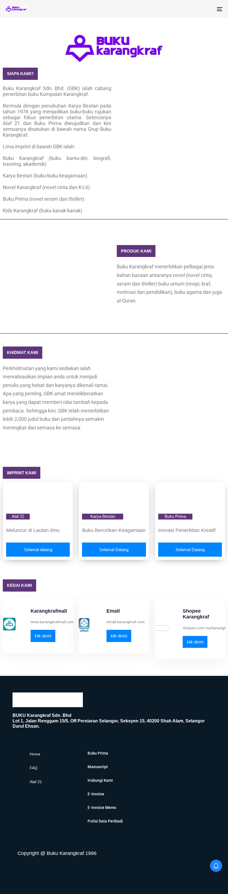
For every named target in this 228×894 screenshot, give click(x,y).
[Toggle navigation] (186, 9)
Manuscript (98, 767)
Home (35, 754)
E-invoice (96, 794)
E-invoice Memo (102, 807)
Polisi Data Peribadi (105, 821)
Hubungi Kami (100, 780)
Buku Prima (98, 753)
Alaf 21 (36, 782)
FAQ (34, 768)
